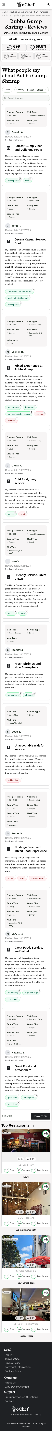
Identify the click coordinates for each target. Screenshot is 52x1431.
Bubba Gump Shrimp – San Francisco (29, 12)
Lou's (26, 1176)
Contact (9, 1401)
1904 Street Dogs (26, 1282)
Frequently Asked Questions (21, 1397)
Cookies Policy (13, 1371)
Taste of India (26, 1335)
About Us (10, 1382)
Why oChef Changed (17, 1386)
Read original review (14, 140)
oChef (5, 12)
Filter (7, 89)
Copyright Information (18, 1367)
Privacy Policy (12, 1363)
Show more (40, 1116)
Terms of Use (12, 1359)
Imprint (9, 1354)
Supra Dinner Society (26, 1229)
